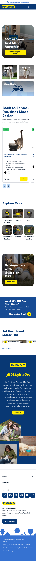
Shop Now (11, 282)
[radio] (5, 172)
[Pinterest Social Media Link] (21, 495)
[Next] (34, 2)
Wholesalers (13, 545)
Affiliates (20, 545)
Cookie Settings (8, 551)
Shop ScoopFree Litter (15, 52)
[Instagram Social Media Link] (4, 495)
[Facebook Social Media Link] (10, 495)
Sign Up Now (10, 521)
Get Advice (6, 348)
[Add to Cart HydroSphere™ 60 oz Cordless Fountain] (24, 179)
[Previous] (2, 2)
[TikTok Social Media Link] (32, 495)
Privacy (5, 545)
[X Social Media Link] (16, 495)
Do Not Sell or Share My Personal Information (18, 548)
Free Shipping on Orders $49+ (20, 2)
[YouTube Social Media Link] (27, 495)
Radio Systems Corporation (16, 539)
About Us (18, 412)
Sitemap (27, 545)
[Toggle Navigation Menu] (32, 7)
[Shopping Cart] (24, 7)
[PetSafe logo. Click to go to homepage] (8, 6)
